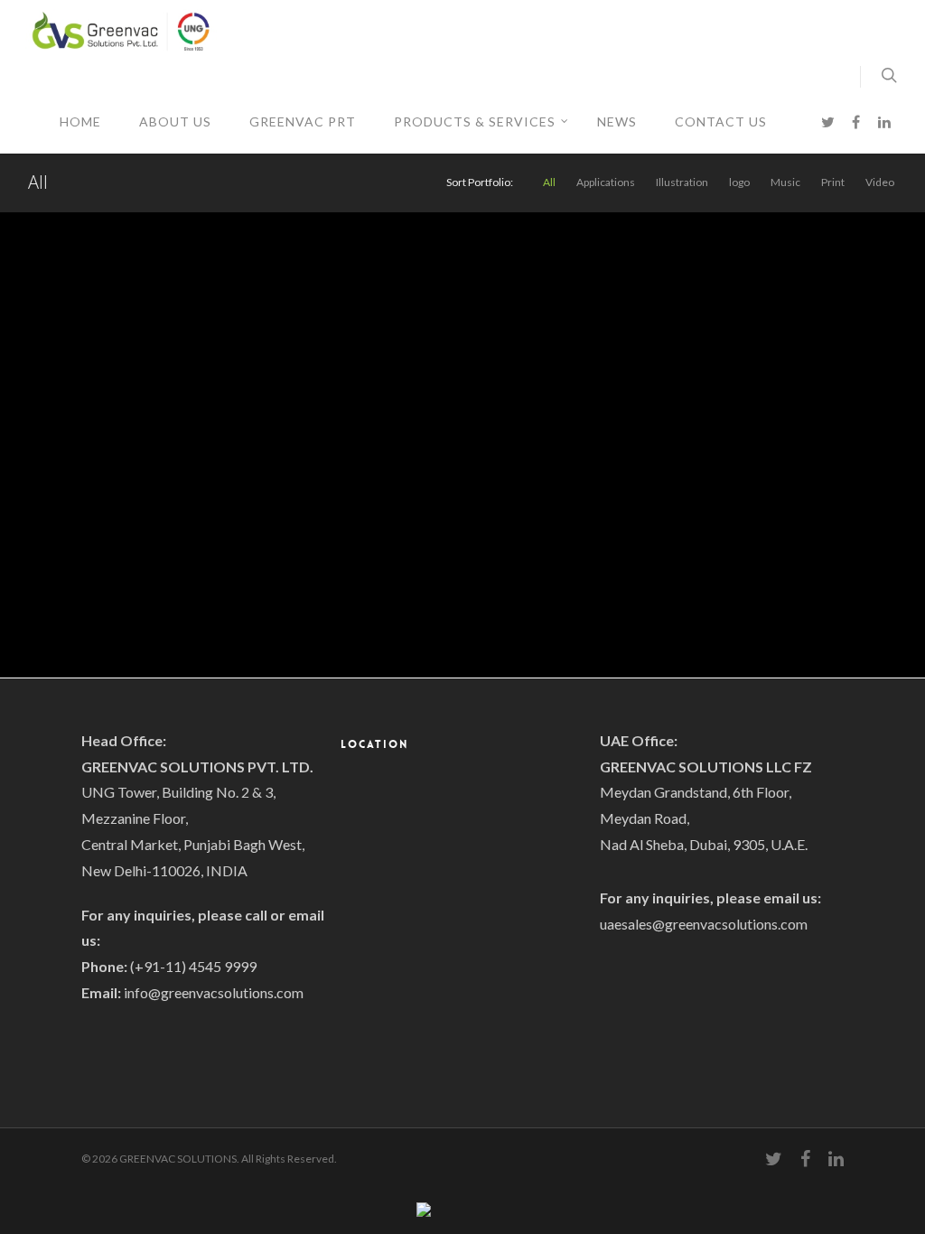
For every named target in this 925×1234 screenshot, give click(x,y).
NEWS (617, 121)
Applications (605, 182)
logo (739, 182)
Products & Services (475, 121)
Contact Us (721, 121)
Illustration (682, 182)
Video (879, 182)
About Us (175, 121)
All (549, 182)
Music (785, 182)
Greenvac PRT (302, 121)
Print (833, 182)
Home (80, 121)
